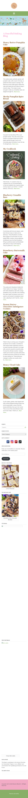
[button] (14, 13)
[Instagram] (12, 441)
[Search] (25, 427)
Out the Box (16, 793)
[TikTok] (20, 441)
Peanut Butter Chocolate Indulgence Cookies (13, 306)
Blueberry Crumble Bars (12, 196)
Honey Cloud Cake (11, 365)
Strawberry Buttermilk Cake (14, 251)
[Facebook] (7, 441)
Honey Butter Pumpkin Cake (14, 43)
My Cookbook (9, 149)
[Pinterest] (16, 441)
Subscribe (5, 458)
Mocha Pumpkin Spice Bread (13, 97)
